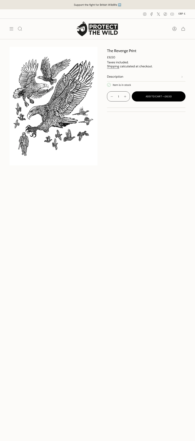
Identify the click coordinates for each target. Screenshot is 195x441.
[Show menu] (11, 28)
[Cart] (183, 28)
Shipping (113, 66)
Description (115, 77)
